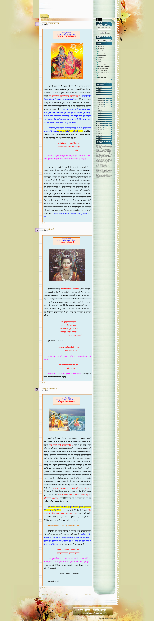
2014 (99, 131)
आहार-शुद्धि (100, 46)
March (99, 116)
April (98, 114)
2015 (99, 129)
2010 (99, 139)
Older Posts (88, 594)
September (99, 104)
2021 (99, 91)
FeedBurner (107, 33)
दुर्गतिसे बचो (100, 57)
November (99, 100)
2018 (99, 123)
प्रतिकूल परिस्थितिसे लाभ (50, 389)
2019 (99, 96)
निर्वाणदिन (100, 59)
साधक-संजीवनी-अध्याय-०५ (103, 77)
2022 (99, 89)
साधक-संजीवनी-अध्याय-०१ (103, 70)
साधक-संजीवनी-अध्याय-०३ (103, 74)
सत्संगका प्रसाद (101, 64)
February (99, 118)
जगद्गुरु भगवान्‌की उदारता (50, 23)
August (99, 106)
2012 (99, 135)
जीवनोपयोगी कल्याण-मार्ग (102, 55)
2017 (99, 125)
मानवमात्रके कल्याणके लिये (103, 63)
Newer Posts (45, 594)
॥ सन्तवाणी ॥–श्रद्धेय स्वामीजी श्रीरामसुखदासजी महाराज (106, 618)
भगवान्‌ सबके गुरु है (48, 229)
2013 (99, 133)
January (99, 121)
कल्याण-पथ (100, 50)
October (99, 102)
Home (66, 594)
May (98, 112)
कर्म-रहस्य (100, 48)
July (98, 108)
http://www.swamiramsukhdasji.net (44, 17)
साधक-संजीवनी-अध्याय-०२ (103, 72)
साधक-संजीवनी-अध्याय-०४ (103, 75)
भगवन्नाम (100, 61)
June (98, 110)
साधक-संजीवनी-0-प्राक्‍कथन (103, 68)
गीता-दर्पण (100, 51)
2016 (99, 127)
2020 (99, 94)
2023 (99, 87)
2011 (99, 137)
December (99, 98)
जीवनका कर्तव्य (100, 53)
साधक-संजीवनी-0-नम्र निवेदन (103, 66)
